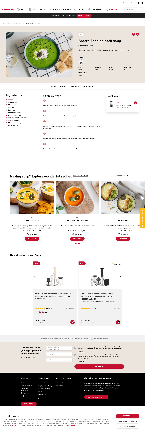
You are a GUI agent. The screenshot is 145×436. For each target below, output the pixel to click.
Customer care (114, 3)
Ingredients (63, 86)
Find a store (28, 404)
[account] (138, 3)
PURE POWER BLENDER (123, 105)
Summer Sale (113, 9)
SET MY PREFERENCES (127, 426)
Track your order (26, 386)
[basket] (142, 3)
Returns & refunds (44, 389)
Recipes (10, 23)
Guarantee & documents (25, 389)
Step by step (74, 86)
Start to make (96, 9)
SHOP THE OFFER (84, 15)
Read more (81, 351)
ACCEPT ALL (127, 416)
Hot (81, 34)
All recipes (19, 23)
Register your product (96, 397)
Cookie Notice (15, 425)
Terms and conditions (45, 383)
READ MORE (32, 239)
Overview (53, 86)
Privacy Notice (70, 425)
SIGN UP (101, 366)
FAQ (22, 396)
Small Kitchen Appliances (62, 9)
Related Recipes (88, 86)
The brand (59, 383)
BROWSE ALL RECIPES (80, 176)
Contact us (24, 393)
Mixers (23, 9)
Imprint (40, 392)
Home (4, 23)
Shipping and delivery (45, 386)
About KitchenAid (128, 3)
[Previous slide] (35, 276)
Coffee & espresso (39, 9)
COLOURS (81, 9)
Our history (59, 386)
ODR (39, 399)
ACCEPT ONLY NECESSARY (127, 421)
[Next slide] (74, 276)
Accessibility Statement (42, 395)
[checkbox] (75, 348)
